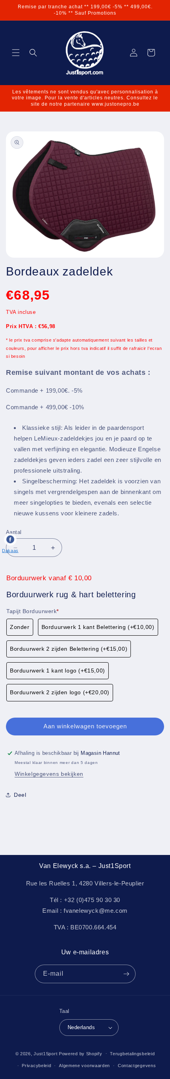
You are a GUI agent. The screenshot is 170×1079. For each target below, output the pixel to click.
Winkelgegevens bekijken (49, 774)
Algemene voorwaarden (84, 1065)
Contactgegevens (137, 1065)
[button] (16, 52)
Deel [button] (20, 795)
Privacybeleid (36, 1065)
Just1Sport (45, 1053)
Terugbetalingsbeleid (132, 1053)
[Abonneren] (126, 974)
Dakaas (10, 550)
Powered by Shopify (80, 1053)
